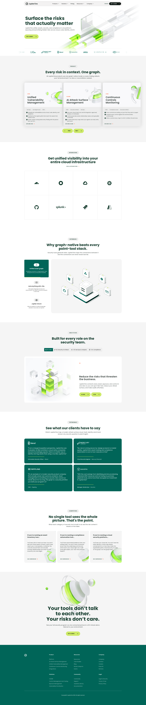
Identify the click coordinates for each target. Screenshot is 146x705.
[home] (32, 4)
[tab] (36, 268)
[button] (55, 3)
